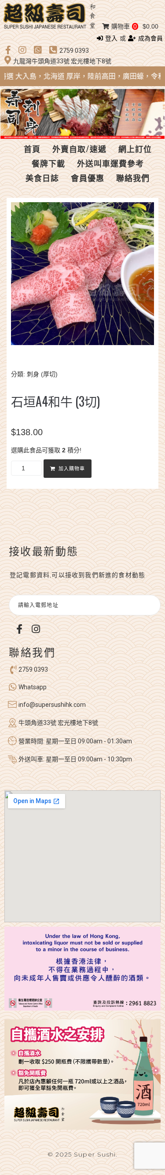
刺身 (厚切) (42, 374)
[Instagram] (35, 629)
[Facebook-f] (19, 629)
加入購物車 (72, 469)
